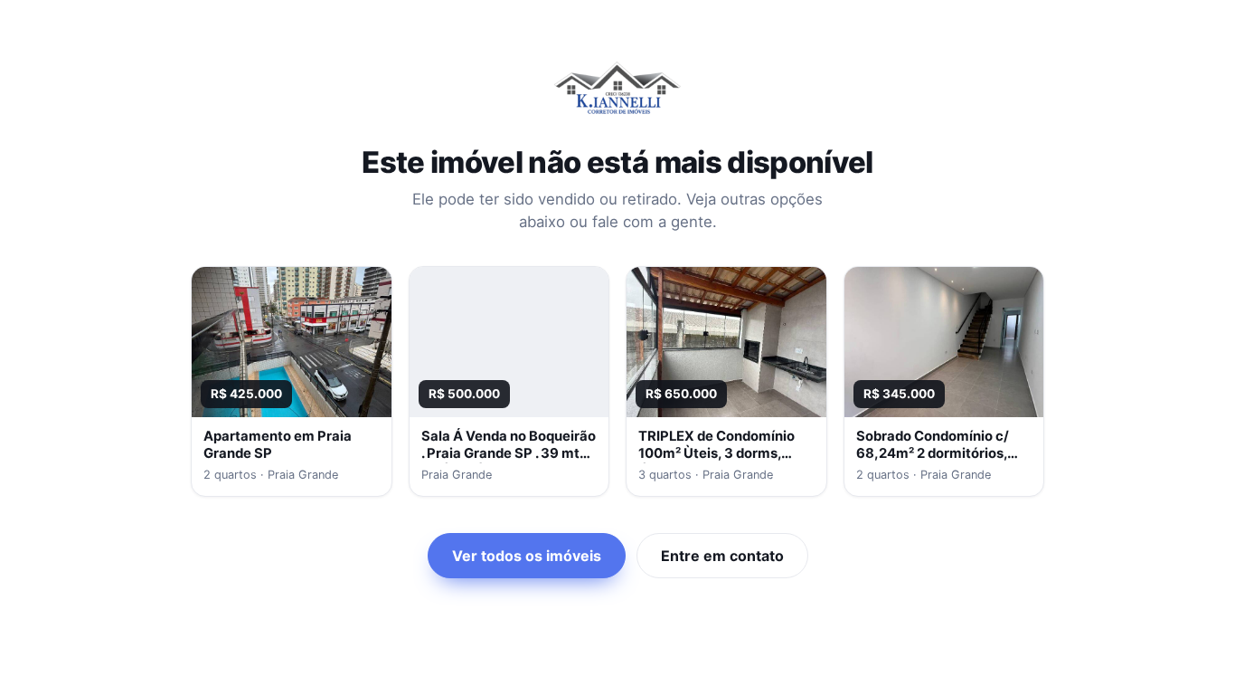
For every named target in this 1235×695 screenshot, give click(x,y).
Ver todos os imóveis (526, 556)
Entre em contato (722, 556)
